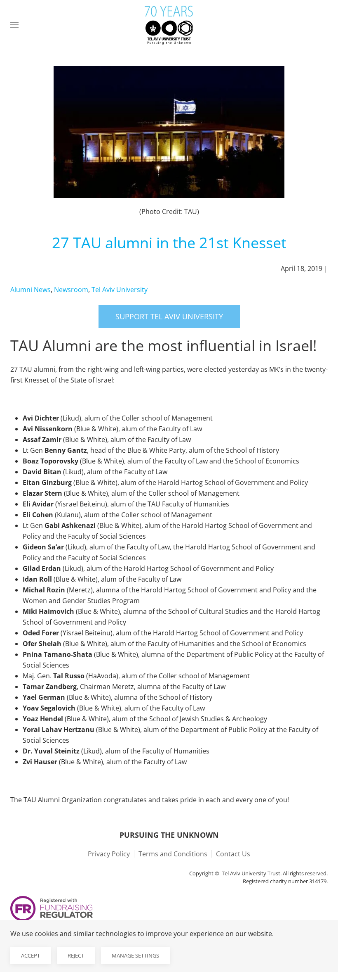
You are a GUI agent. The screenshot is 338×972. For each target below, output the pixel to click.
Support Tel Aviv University (169, 316)
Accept (30, 955)
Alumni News (30, 289)
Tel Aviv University (120, 289)
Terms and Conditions (172, 853)
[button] (14, 24)
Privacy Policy (109, 853)
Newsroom (71, 289)
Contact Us (233, 853)
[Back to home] (169, 24)
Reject (76, 955)
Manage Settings (135, 955)
